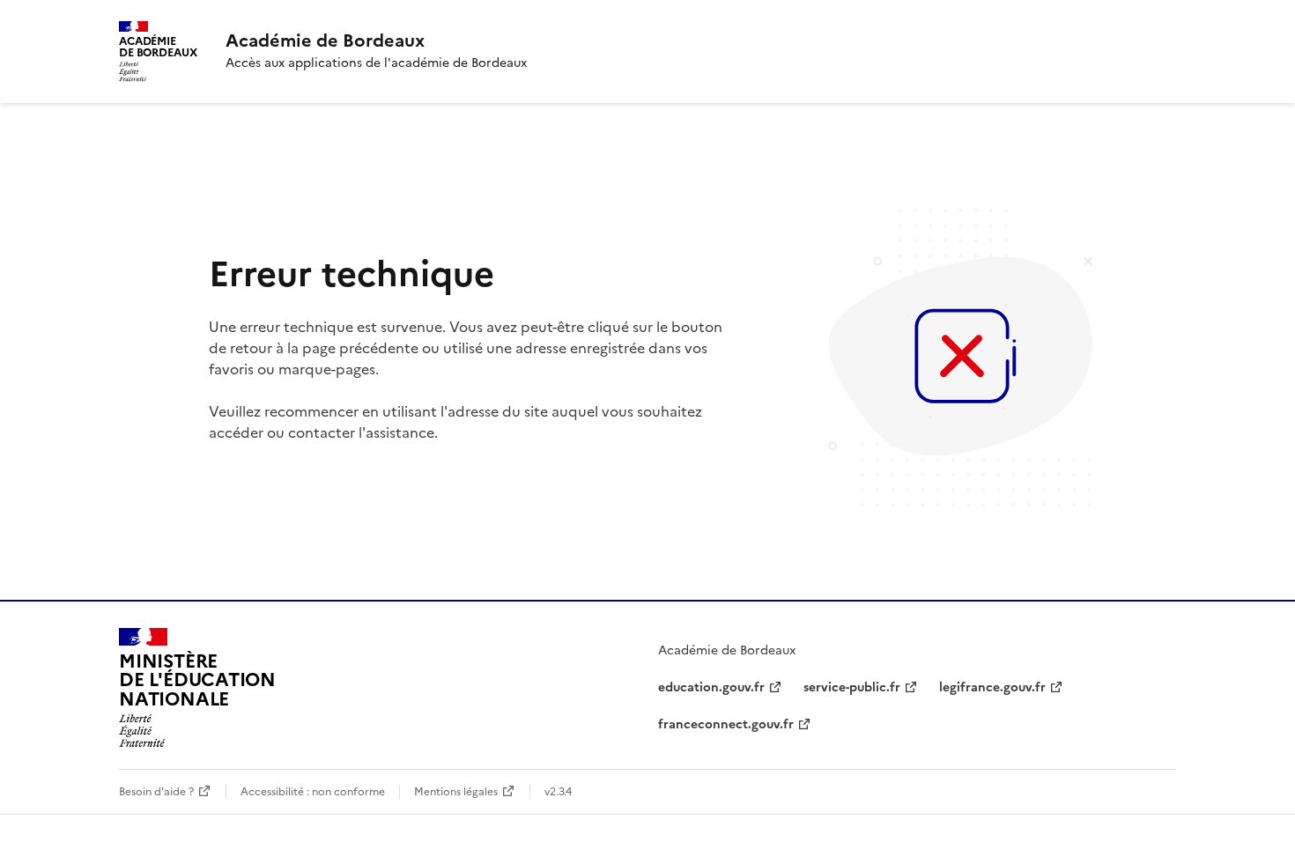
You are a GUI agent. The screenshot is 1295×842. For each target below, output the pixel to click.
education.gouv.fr (711, 687)
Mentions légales (456, 792)
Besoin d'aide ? (156, 792)
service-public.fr (851, 687)
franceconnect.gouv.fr (726, 724)
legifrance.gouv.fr (992, 687)
